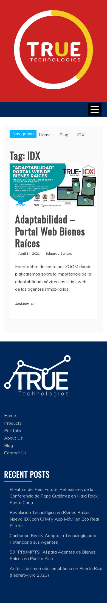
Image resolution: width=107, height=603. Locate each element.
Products (13, 423)
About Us (13, 438)
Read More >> (24, 304)
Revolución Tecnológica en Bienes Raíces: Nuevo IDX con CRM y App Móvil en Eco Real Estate (54, 519)
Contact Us (15, 452)
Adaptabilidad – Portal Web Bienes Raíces (50, 231)
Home (10, 415)
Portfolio (12, 430)
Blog (8, 445)
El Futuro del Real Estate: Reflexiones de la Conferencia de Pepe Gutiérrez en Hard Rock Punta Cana (54, 496)
